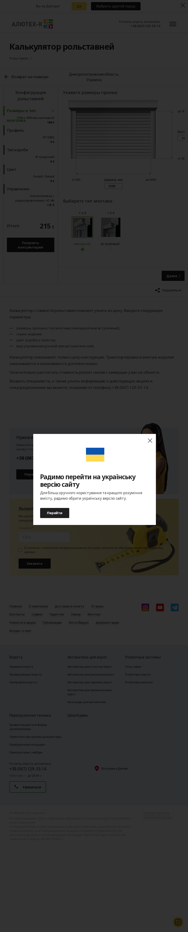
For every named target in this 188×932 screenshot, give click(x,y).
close (150, 440)
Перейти (54, 512)
